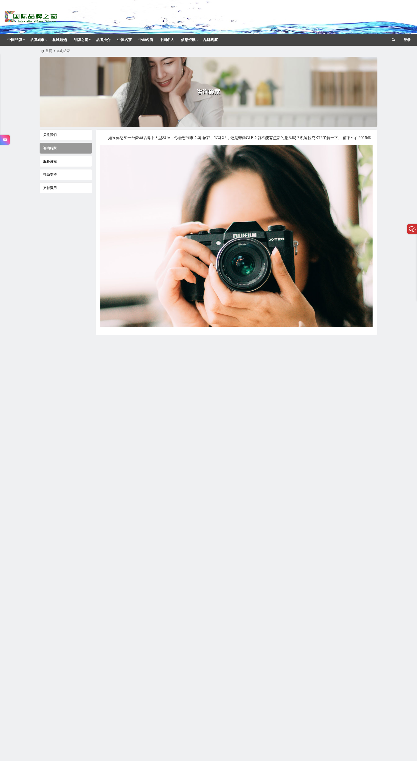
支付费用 (50, 188)
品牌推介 (103, 40)
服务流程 (50, 161)
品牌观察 (210, 40)
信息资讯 (188, 40)
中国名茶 (124, 40)
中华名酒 (146, 40)
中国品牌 (14, 40)
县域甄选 (59, 40)
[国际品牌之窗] (30, 20)
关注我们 (50, 135)
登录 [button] (407, 40)
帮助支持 (50, 174)
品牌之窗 (81, 40)
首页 (48, 51)
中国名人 (167, 40)
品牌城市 (37, 40)
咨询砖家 (50, 148)
